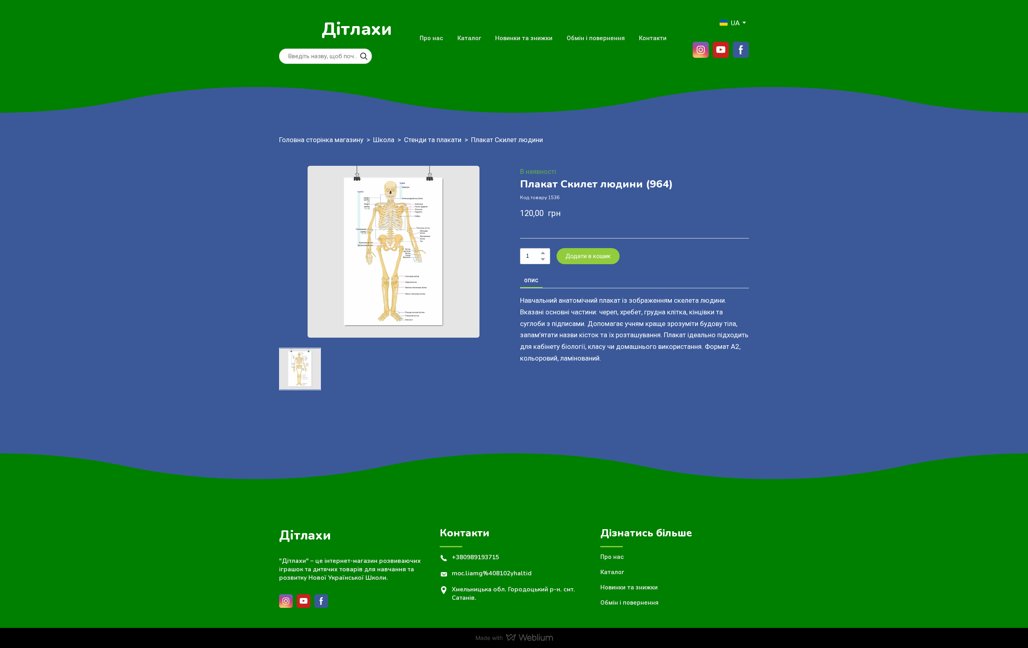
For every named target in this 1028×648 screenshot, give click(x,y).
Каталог (469, 38)
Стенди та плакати (432, 140)
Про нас (431, 38)
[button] (364, 56)
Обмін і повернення (596, 38)
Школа (383, 140)
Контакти (653, 38)
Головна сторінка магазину (321, 140)
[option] (730, 22)
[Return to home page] (296, 29)
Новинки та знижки (524, 38)
